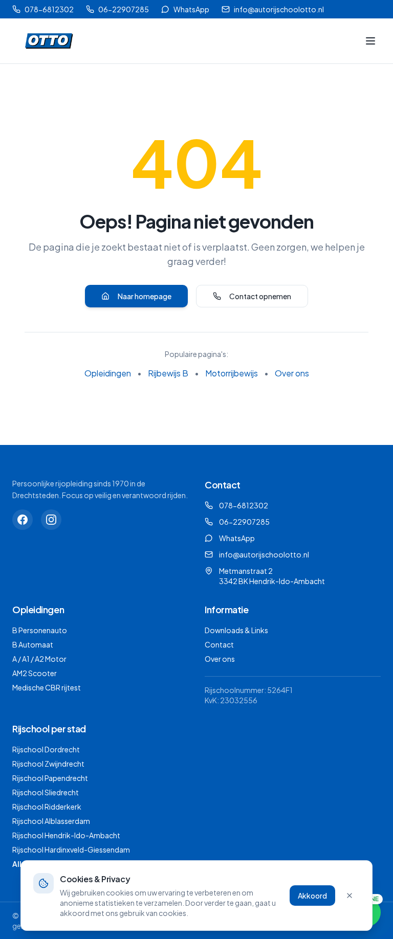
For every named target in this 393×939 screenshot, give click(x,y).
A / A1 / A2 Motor (39, 658)
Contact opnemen (260, 296)
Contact (219, 644)
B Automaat (32, 644)
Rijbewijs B (168, 373)
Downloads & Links (236, 630)
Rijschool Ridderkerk (46, 806)
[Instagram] (51, 519)
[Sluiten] (349, 895)
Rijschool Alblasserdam (51, 820)
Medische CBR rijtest (46, 687)
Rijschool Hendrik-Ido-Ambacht (66, 835)
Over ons (292, 373)
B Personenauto (39, 630)
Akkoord (312, 895)
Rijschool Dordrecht (46, 749)
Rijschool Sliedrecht (45, 792)
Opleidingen (107, 373)
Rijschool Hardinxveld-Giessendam (71, 849)
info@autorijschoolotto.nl (279, 9)
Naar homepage (144, 296)
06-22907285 (123, 9)
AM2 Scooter (34, 673)
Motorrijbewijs (231, 373)
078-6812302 (49, 9)
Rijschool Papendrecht (50, 777)
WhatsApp (191, 9)
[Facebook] (22, 519)
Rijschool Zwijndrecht (48, 763)
